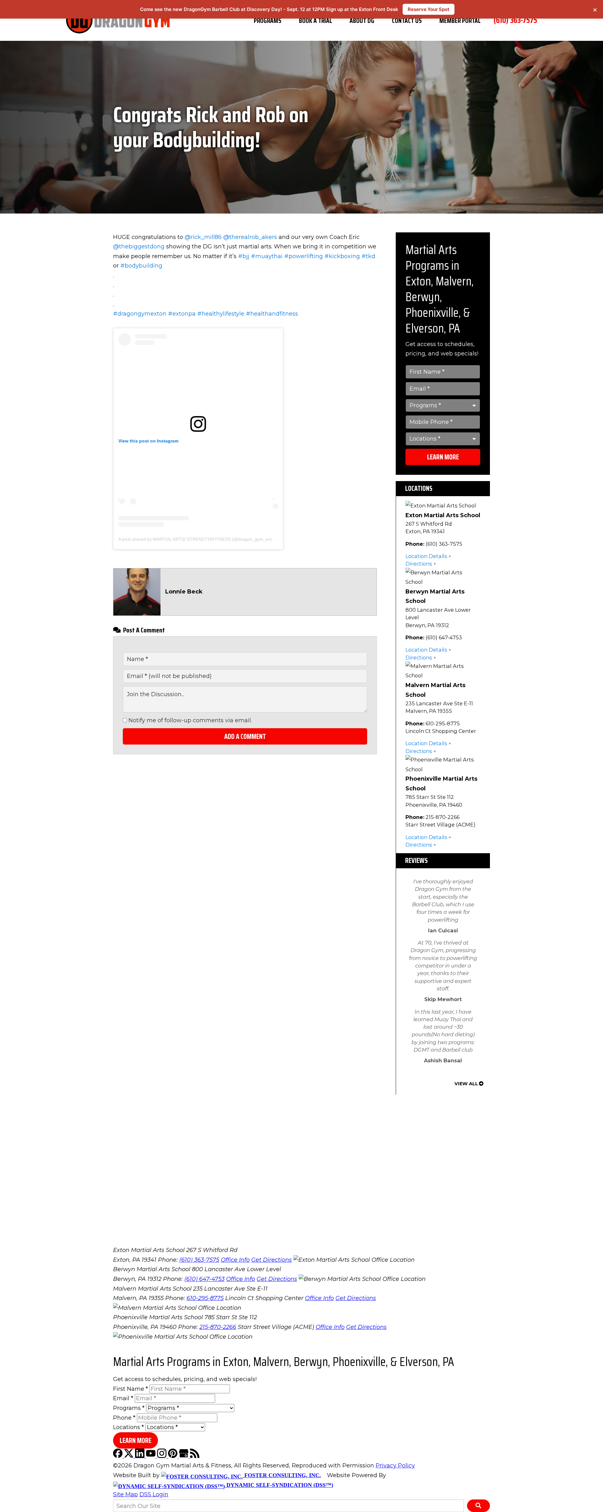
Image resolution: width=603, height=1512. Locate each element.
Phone (124, 1417)
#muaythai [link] (267, 256)
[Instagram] (162, 1456)
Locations (128, 1427)
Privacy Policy (395, 1465)
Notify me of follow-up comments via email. (189, 720)
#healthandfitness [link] (272, 313)
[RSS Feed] (194, 1456)
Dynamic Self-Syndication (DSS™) (279, 1485)
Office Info (235, 1259)
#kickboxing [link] (342, 256)
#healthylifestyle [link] (220, 313)
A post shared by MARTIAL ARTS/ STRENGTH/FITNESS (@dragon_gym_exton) (198, 539)
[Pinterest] (173, 1456)
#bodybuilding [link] (141, 265)
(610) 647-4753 (204, 1279)
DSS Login (153, 1494)
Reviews (416, 860)
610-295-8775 (205, 1298)
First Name (130, 1388)
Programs (267, 20)
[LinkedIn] (140, 1456)
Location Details (426, 556)
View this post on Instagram (148, 440)
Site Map (125, 1494)
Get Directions (271, 1259)
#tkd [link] (368, 256)
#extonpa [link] (182, 313)
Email (123, 1398)
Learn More (443, 457)
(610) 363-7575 (515, 20)
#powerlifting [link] (303, 256)
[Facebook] (118, 1456)
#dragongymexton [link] (139, 313)
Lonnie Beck (184, 591)
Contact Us (407, 20)
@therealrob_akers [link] (250, 237)
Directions (418, 564)
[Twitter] (129, 1456)
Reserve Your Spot (428, 9)
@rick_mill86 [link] (203, 237)
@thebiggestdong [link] (139, 246)
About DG (362, 20)
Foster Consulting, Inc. (282, 1475)
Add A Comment (245, 736)
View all (466, 1084)
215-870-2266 (217, 1327)
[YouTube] (151, 1456)
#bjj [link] (243, 256)
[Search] (478, 1505)
